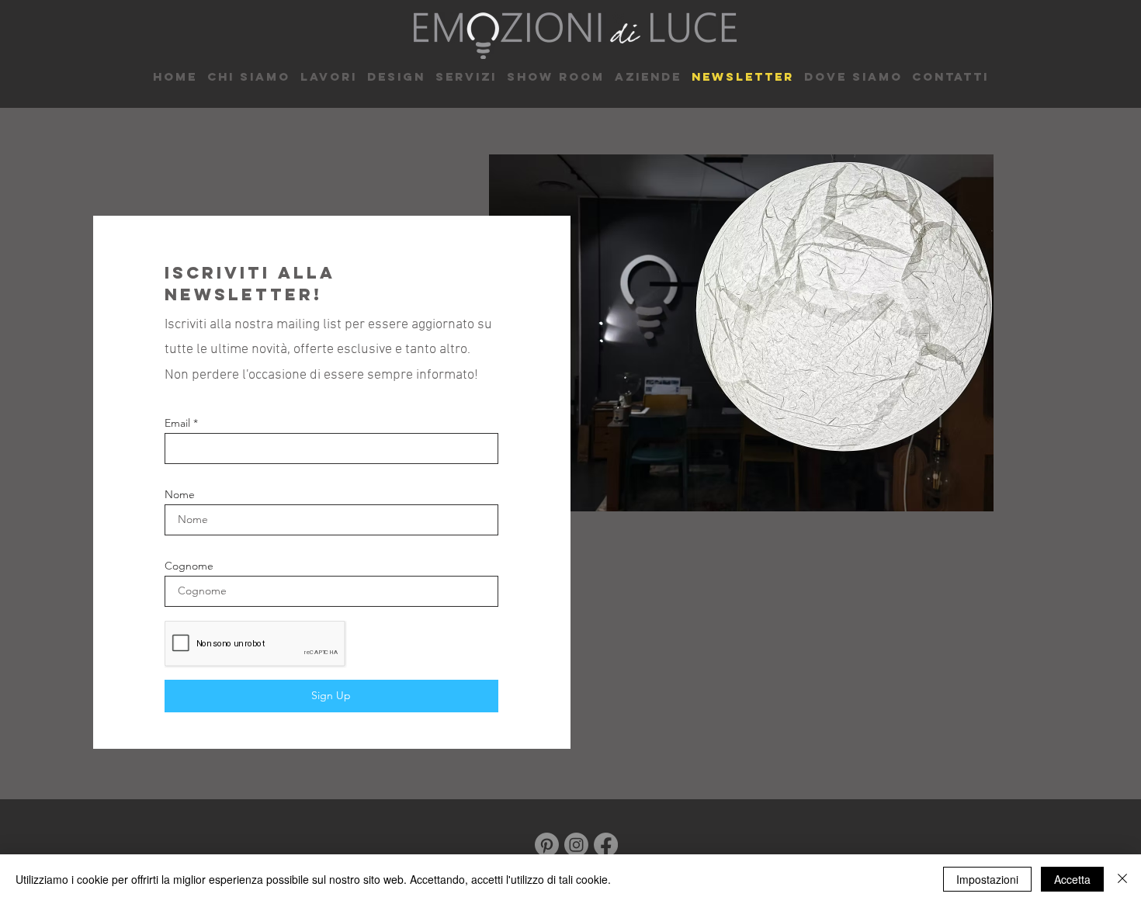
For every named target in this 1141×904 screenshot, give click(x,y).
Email (177, 422)
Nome (180, 494)
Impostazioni (987, 879)
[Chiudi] (1122, 879)
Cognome (189, 565)
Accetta (1072, 879)
